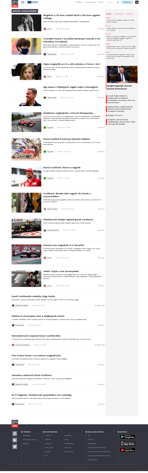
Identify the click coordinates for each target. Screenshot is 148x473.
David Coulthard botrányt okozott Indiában (66, 139)
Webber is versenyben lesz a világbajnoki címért (38, 316)
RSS (89, 435)
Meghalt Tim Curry (115, 115)
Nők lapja (68, 447)
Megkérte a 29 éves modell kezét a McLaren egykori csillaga (71, 16)
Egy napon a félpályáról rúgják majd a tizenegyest (70, 87)
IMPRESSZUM (92, 443)
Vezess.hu (48, 443)
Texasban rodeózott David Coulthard (32, 375)
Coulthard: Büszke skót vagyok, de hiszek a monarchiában (67, 195)
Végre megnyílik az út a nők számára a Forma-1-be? (71, 64)
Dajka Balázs (51, 54)
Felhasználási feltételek (97, 447)
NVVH (101, 2)
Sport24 (50, 127)
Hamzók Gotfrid (53, 230)
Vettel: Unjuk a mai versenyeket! (61, 271)
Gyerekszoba (69, 443)
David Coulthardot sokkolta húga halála (33, 296)
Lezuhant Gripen (91, 2)
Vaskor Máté (51, 98)
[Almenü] (23, 2)
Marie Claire (69, 451)
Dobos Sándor (52, 209)
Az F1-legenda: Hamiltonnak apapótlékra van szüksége (42, 395)
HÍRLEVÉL (91, 439)
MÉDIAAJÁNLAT (92, 459)
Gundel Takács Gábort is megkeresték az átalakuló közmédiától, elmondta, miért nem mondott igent (121, 99)
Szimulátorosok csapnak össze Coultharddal (36, 336)
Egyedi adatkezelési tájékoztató (99, 451)
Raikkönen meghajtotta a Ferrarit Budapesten (68, 113)
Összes (130, 14)
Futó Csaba (20, 325)
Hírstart (48, 439)
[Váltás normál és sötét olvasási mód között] (118, 2)
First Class (49, 447)
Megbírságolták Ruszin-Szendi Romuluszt (120, 87)
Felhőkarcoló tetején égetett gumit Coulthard (68, 219)
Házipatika (68, 435)
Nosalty (48, 451)
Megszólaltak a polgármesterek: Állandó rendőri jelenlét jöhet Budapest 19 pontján (120, 109)
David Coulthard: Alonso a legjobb (61, 167)
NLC (46, 455)
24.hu (49, 29)
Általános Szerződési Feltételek (99, 455)
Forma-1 (102, 29)
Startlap (48, 435)
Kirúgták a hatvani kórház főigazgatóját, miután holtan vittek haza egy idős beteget (121, 122)
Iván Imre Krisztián (22, 345)
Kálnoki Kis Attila (22, 305)
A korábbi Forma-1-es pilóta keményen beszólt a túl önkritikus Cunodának (71, 40)
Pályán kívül (100, 305)
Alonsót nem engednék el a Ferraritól (63, 245)
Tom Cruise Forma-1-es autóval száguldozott (36, 355)
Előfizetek (127, 2)
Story (66, 439)
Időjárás (79, 2)
